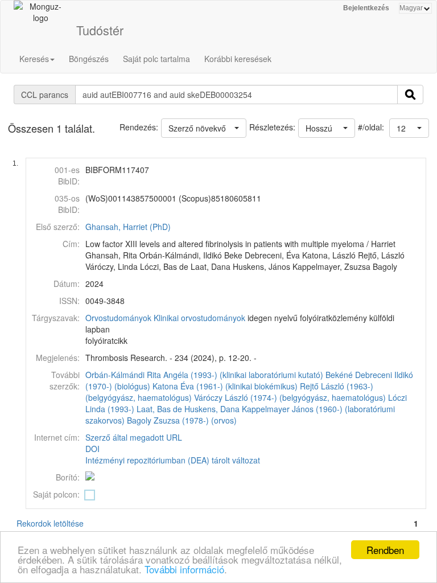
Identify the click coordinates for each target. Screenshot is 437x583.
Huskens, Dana (212, 408)
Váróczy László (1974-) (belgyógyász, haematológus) (290, 397)
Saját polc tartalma (156, 58)
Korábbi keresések (237, 58)
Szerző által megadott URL (133, 437)
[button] (409, 128)
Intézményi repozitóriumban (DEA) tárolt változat (172, 460)
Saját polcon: (56, 494)
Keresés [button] (34, 58)
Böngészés (89, 58)
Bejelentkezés (366, 8)
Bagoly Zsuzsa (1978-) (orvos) (182, 420)
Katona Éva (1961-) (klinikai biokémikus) (225, 386)
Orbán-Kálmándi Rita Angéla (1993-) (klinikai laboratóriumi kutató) (204, 374)
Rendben (385, 550)
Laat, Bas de (159, 408)
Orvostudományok (118, 317)
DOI (92, 448)
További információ (184, 569)
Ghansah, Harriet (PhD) (128, 226)
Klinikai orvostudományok (199, 317)
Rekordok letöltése (50, 523)
